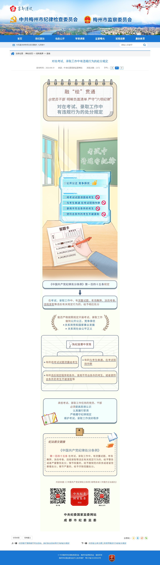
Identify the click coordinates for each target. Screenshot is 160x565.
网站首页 (29, 54)
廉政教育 (140, 38)
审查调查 (80, 38)
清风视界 (39, 54)
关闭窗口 (27, 538)
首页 (19, 38)
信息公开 (60, 38)
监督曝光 (100, 38)
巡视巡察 (120, 38)
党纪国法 (40, 38)
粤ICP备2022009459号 (93, 558)
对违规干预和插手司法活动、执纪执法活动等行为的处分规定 (44, 543)
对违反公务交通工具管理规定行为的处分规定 (107, 543)
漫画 (48, 54)
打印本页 (16, 538)
